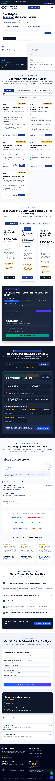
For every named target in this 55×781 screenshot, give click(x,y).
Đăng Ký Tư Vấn (35, 7)
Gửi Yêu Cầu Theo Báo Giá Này (28, 335)
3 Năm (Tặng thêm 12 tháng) (43, 311)
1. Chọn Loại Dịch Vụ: (9, 298)
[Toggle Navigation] (52, 7)
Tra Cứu (48, 32)
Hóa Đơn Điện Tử (27, 300)
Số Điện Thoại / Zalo (32, 655)
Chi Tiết (15, 135)
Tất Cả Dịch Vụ (8, 90)
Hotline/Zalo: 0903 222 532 (47, 1)
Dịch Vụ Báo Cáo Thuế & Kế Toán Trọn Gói (36, 755)
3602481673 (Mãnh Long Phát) (32, 367)
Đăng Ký (21, 135)
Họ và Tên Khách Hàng (9, 655)
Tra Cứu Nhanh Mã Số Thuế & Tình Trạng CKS (14, 30)
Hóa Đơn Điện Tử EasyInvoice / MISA (35, 753)
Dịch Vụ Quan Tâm (9, 670)
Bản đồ (49, 717)
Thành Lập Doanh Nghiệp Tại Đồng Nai (36, 756)
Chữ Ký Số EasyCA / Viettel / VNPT (35, 750)
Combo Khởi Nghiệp (43, 300)
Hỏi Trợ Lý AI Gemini (25, 38)
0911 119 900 (35, 764)
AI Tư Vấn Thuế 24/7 (49, 3)
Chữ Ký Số (12, 300)
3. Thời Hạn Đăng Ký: (9, 308)
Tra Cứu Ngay (44, 364)
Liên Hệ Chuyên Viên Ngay (44, 623)
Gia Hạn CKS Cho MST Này (43, 428)
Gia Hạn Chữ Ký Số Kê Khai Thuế (35, 751)
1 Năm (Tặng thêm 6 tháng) (12, 311)
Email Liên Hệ (31, 660)
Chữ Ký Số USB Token (12, 223)
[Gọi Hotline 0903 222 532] (51, 773)
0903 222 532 (10, 703)
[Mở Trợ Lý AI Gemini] (51, 777)
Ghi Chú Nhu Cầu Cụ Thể (10, 675)
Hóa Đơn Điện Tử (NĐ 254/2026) (27, 223)
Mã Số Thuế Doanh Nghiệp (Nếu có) (12, 660)
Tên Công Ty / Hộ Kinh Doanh (11, 665)
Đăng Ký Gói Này (9, 277)
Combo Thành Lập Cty (43, 223)
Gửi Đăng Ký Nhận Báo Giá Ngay (28, 684)
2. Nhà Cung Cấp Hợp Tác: (10, 303)
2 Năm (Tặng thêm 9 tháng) (27, 311)
